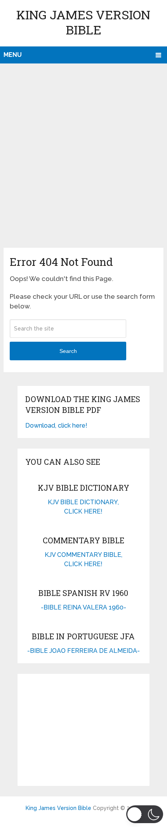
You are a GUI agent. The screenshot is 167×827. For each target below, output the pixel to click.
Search (68, 351)
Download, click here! (56, 425)
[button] (144, 814)
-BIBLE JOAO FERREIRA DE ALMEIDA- (83, 650)
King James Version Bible (83, 22)
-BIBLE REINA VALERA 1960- (83, 607)
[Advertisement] (83, 160)
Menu (12, 54)
